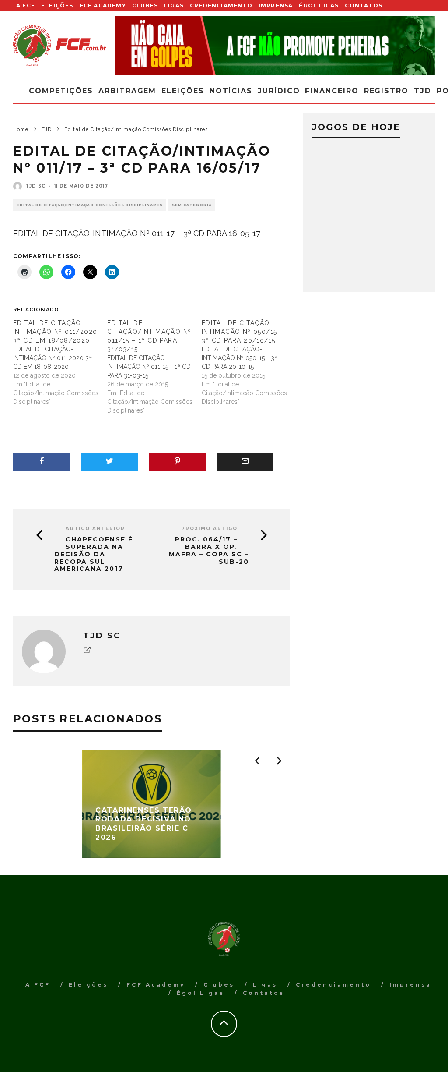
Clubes (145, 5)
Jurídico (279, 91)
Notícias (231, 91)
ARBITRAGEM (127, 91)
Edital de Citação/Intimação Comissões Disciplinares (90, 205)
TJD (422, 91)
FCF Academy (103, 5)
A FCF (25, 5)
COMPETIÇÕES (61, 91)
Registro (386, 91)
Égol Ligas (319, 5)
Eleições (57, 5)
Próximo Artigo (209, 528)
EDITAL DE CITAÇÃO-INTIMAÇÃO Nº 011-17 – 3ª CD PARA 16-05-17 (136, 233)
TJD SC (35, 186)
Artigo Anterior (95, 528)
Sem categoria (192, 205)
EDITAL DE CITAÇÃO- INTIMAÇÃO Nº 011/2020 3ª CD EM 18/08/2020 (55, 331)
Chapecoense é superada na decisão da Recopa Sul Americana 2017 (93, 554)
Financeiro (331, 91)
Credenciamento (221, 5)
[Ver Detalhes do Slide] (275, 45)
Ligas (174, 5)
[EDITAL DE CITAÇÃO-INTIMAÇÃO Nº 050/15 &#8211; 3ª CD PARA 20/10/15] (249, 362)
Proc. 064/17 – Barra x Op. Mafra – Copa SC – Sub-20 (209, 550)
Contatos (363, 5)
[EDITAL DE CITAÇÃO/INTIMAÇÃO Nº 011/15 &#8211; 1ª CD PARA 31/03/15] (154, 366)
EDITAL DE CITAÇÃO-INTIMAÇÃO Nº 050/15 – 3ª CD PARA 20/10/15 (243, 331)
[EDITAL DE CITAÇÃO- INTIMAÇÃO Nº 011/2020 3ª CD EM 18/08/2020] (60, 362)
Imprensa (276, 5)
